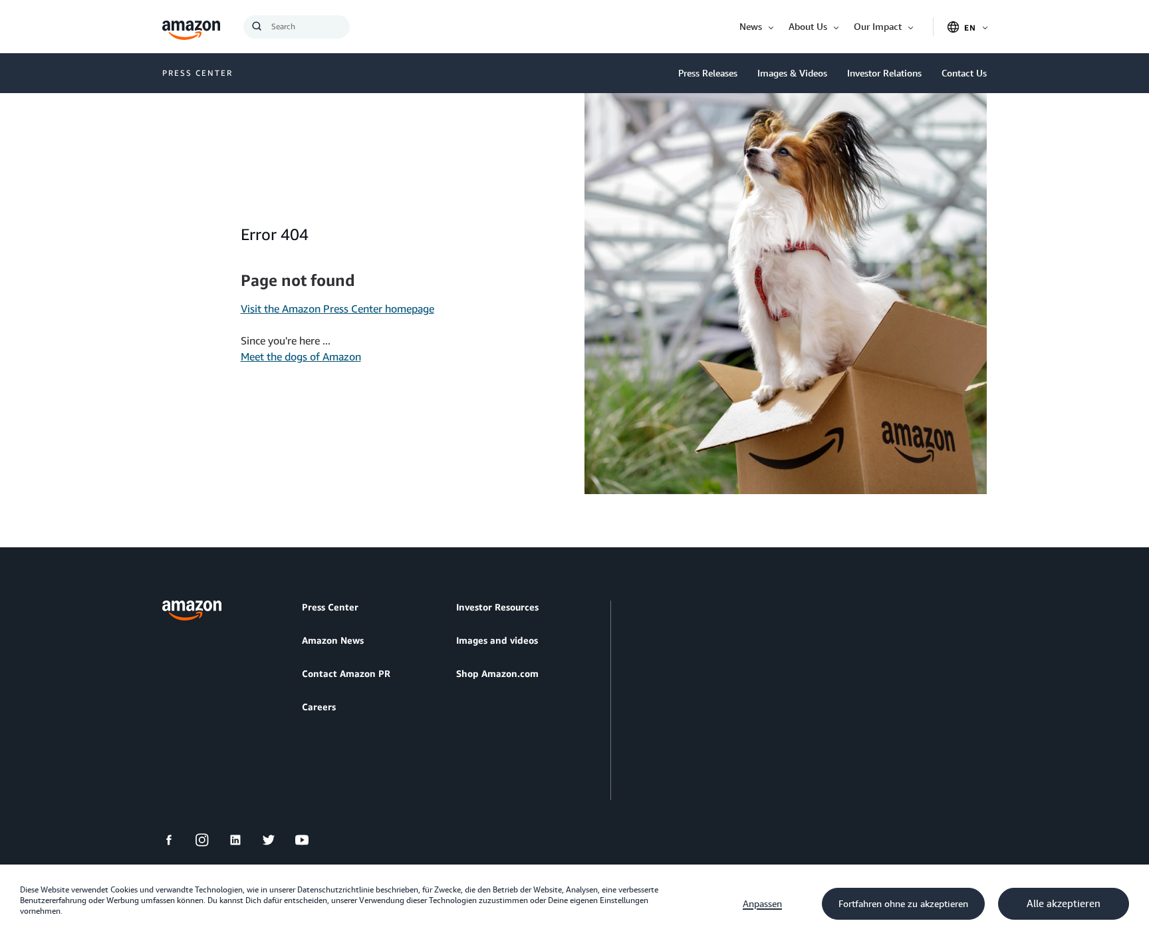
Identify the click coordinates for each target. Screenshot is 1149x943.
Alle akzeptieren (1063, 903)
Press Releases (707, 72)
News (750, 26)
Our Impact (878, 26)
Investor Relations (884, 72)
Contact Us (964, 72)
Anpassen (762, 904)
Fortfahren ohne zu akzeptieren (903, 904)
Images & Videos (792, 72)
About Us (808, 26)
